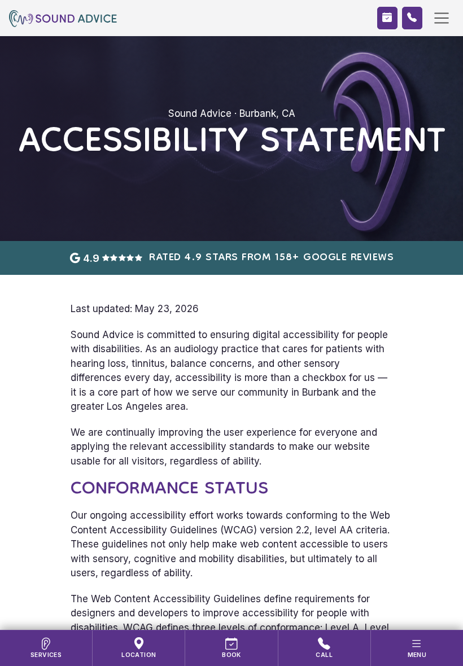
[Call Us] (412, 18)
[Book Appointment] (387, 18)
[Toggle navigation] (441, 18)
